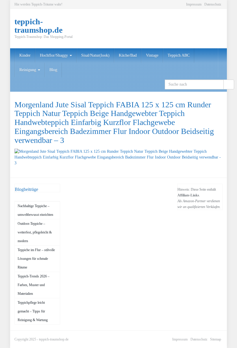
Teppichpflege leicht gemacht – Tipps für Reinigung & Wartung (33, 311)
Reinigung (28, 70)
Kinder (25, 55)
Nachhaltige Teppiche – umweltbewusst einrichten (35, 210)
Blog (53, 70)
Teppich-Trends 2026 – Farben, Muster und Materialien (33, 285)
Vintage (152, 55)
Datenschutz (212, 4)
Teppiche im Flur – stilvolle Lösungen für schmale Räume (36, 258)
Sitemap (215, 339)
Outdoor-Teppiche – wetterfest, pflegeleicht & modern (35, 232)
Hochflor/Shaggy (54, 55)
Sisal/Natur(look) (95, 55)
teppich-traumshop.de (53, 339)
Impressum (193, 4)
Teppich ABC (179, 55)
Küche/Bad (128, 55)
